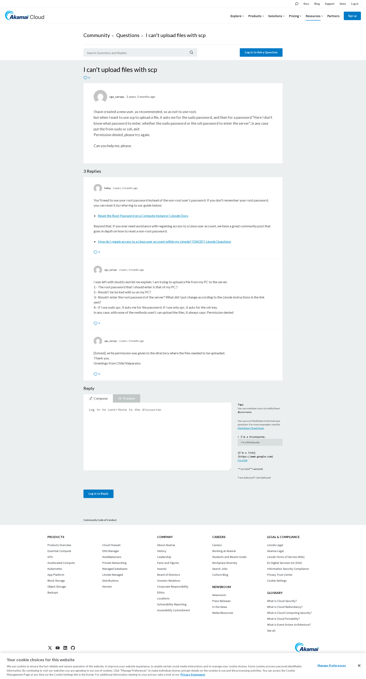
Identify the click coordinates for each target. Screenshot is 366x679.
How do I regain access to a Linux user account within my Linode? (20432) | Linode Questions (164, 241)
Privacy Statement (192, 674)
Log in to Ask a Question (261, 52)
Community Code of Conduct (99, 520)
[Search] (191, 52)
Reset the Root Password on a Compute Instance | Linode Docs (143, 216)
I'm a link (242, 460)
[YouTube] (57, 647)
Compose (101, 398)
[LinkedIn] (65, 647)
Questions (127, 35)
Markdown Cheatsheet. (251, 428)
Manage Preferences (331, 665)
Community (96, 35)
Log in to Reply (98, 493)
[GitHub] (72, 647)
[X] (50, 647)
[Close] (359, 665)
